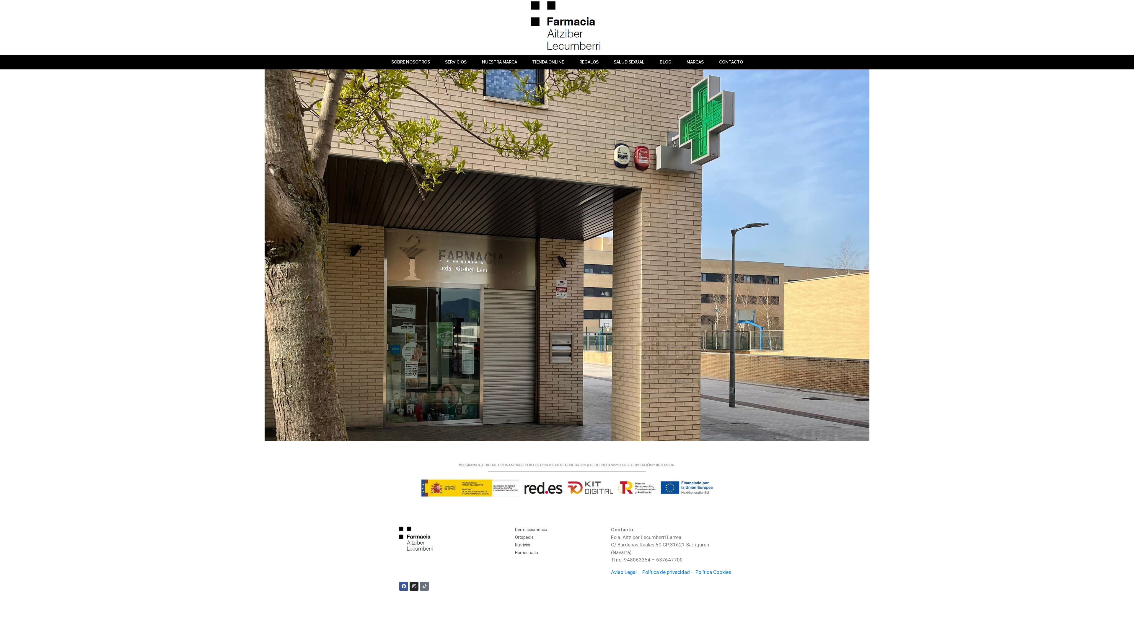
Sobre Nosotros (410, 62)
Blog (666, 62)
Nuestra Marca (499, 62)
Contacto (731, 62)
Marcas (695, 62)
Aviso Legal (624, 572)
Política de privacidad (666, 572)
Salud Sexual (629, 62)
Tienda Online (548, 62)
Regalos (589, 62)
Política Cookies (713, 572)
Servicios (456, 62)
